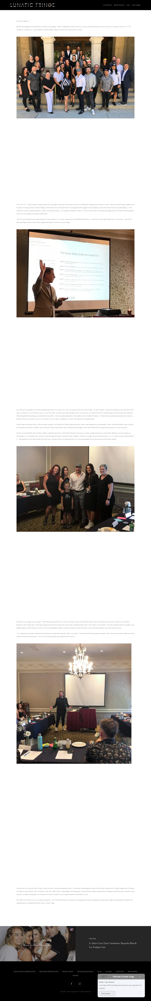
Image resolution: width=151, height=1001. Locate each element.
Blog (99, 971)
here (73, 636)
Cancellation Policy (85, 971)
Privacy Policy (68, 971)
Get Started (105, 993)
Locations (120, 971)
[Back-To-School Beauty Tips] (38, 943)
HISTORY (75, 975)
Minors (108, 971)
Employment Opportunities (24, 971)
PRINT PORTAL (132, 971)
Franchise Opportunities (49, 971)
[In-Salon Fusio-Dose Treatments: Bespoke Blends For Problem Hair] (113, 943)
